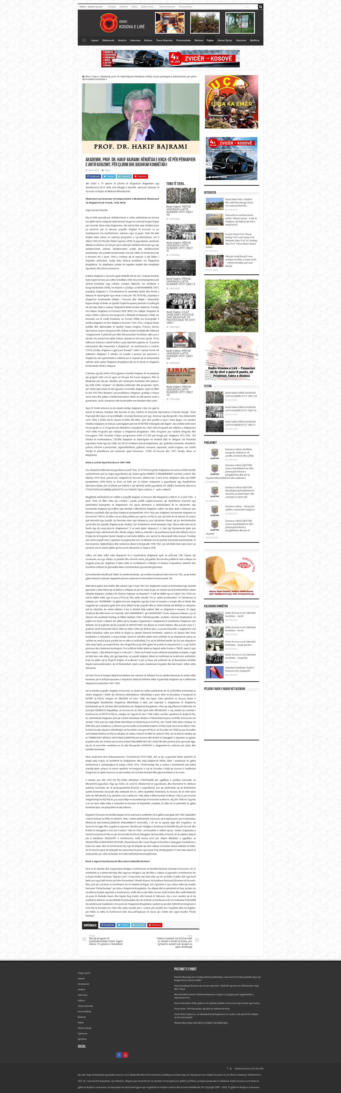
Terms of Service (167, 7)
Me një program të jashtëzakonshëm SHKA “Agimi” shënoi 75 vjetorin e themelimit (106, 940)
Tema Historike (164, 40)
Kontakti (112, 7)
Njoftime (254, 40)
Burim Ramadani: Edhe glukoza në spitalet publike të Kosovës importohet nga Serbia (217, 1003)
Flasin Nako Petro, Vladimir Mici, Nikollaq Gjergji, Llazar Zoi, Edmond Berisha (239, 202)
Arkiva (134, 7)
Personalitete (183, 40)
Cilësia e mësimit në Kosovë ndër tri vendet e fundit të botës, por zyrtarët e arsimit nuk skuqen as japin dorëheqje (174, 941)
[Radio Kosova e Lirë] (170, 23)
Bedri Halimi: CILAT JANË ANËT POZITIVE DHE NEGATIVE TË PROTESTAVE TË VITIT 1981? (180, 317)
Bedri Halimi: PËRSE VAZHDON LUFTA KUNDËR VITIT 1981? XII (179, 210)
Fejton (210, 40)
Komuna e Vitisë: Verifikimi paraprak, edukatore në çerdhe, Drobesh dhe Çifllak (239, 452)
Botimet (199, 40)
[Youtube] (125, 1055)
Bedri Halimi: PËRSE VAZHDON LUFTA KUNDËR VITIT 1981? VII (179, 390)
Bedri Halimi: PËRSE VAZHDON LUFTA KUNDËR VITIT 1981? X (180, 281)
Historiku (123, 7)
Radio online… (148, 7)
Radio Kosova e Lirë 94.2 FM (249, 1068)
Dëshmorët (108, 40)
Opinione (241, 40)
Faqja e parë (84, 40)
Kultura (148, 40)
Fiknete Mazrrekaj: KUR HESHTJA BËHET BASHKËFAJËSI (201, 1023)
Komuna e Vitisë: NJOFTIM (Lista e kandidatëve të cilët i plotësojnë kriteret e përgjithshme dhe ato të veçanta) (230, 527)
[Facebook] (119, 1055)
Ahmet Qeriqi (225, 40)
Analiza (122, 40)
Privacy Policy (185, 7)
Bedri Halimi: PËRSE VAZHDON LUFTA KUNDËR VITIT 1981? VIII (179, 354)
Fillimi (87, 76)
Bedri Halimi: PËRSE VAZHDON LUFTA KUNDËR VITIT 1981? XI (179, 246)
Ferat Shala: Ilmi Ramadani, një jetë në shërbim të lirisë (202, 1008)
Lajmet (94, 40)
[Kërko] (260, 6)
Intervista (135, 40)
